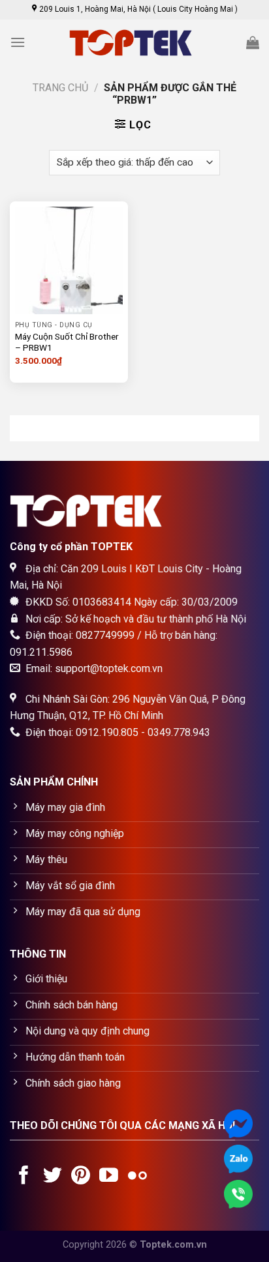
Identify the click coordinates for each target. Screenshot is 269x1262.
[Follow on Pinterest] (80, 1176)
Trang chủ (60, 87)
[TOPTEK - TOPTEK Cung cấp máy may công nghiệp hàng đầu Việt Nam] (134, 43)
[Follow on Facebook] (23, 1176)
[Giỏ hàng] (252, 42)
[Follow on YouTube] (108, 1176)
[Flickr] (137, 1176)
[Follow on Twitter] (52, 1176)
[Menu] (17, 42)
